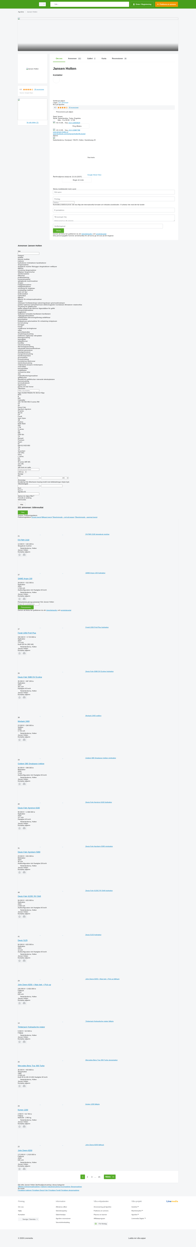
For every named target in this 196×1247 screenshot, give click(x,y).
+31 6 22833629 (74, 123)
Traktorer (43, 1187)
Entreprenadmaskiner (32, 1187)
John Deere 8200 (25, 1150)
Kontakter (21, 1214)
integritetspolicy (87, 234)
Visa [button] (66, 123)
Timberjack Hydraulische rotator (31, 1027)
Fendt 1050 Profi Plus (27, 633)
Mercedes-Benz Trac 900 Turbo (31, 1066)
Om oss (21, 1207)
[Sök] (52, 4)
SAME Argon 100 (25, 579)
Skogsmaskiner (76, 1187)
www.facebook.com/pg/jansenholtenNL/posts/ (69, 134)
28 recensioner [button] (39, 89)
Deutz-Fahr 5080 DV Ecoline (30, 677)
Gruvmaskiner (65, 1187)
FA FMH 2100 (23, 540)
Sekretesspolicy (61, 1211)
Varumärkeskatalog (63, 1222)
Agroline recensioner (63, 1218)
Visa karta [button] (91, 157)
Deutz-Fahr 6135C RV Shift (29, 896)
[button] (64, 112)
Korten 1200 (23, 1110)
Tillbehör (21, 1187)
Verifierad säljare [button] (59, 101)
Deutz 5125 (22, 940)
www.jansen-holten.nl (60, 132)
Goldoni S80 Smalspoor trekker (31, 764)
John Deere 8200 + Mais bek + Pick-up (34, 985)
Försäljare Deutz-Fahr (40, 1190)
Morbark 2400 (23, 721)
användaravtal (101, 234)
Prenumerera (26, 607)
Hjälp (20, 1211)
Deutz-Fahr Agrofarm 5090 (29, 852)
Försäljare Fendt (54, 1190)
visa (21, 504)
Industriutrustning (53, 1187)
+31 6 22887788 (74, 130)
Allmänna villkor (61, 1207)
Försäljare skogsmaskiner (70, 1190)
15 (99, 1177)
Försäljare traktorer (25, 1190)
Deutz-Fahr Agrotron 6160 (29, 808)
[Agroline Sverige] (27, 4)
